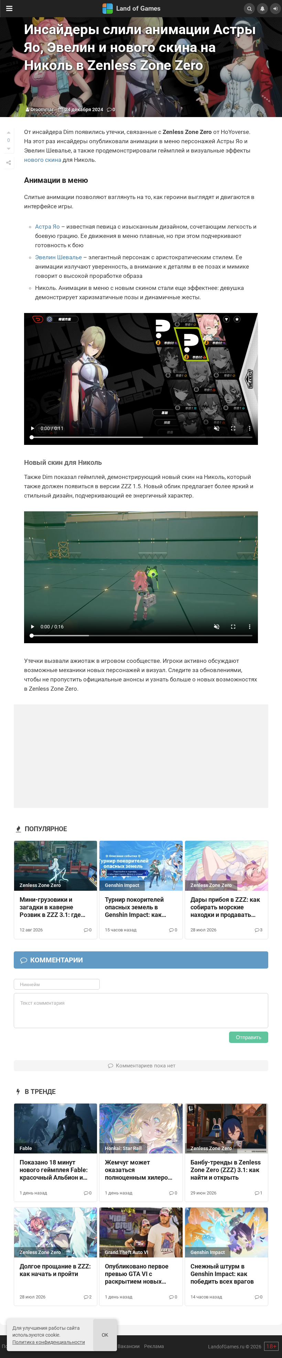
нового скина (42, 159)
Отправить (248, 1037)
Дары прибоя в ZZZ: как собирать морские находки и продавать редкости (225, 907)
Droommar (42, 109)
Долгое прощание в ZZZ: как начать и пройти (55, 1270)
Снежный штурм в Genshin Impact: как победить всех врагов (222, 1274)
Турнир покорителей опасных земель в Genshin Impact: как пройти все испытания (137, 907)
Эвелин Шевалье (58, 257)
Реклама (154, 1346)
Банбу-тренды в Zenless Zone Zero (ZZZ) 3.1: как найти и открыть (226, 1170)
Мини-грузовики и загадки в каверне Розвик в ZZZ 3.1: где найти (50, 907)
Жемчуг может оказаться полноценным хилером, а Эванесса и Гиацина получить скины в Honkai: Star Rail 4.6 (139, 1170)
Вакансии (129, 1346)
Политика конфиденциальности (48, 1342)
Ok (105, 1335)
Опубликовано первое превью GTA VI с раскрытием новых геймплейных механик (138, 1274)
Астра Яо (47, 226)
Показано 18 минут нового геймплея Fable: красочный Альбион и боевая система (54, 1170)
